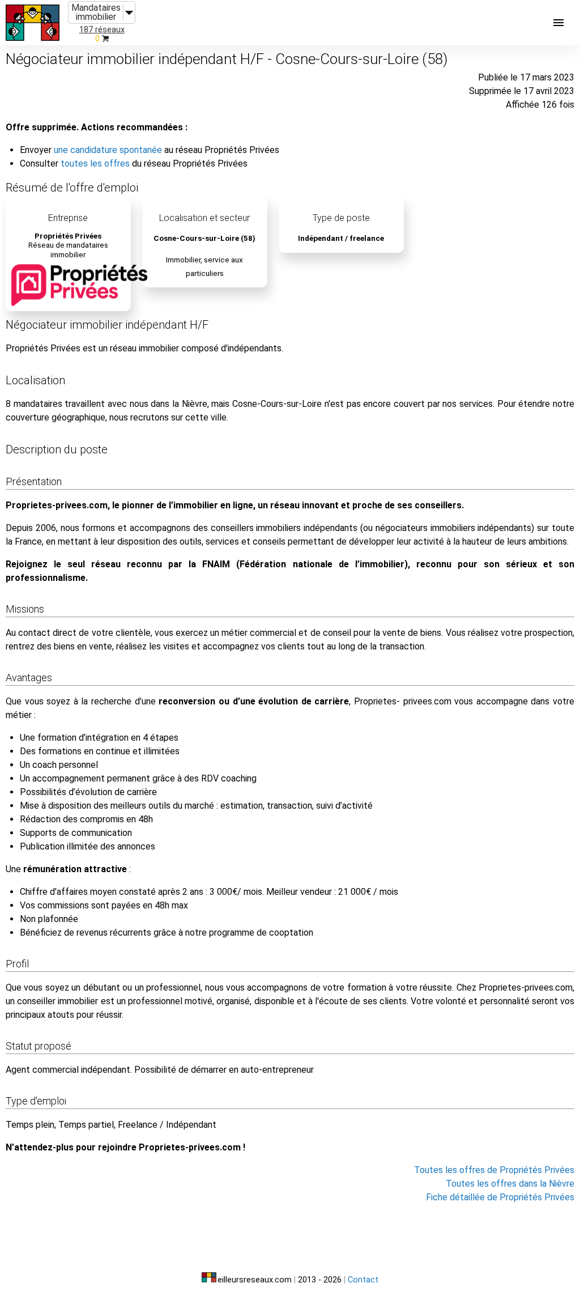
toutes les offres (95, 163)
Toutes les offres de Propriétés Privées (494, 1170)
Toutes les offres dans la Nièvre (510, 1183)
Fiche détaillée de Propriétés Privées (500, 1197)
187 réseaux (102, 30)
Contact (363, 1280)
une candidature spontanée (108, 150)
